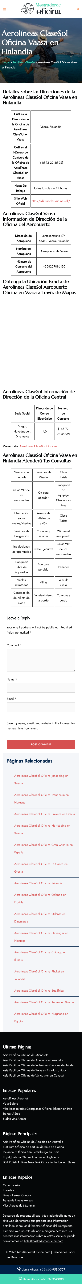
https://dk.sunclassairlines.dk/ (51, 201)
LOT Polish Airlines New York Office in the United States (39, 1162)
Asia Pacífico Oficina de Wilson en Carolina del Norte (38, 1065)
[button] (78, 8)
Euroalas (8, 1190)
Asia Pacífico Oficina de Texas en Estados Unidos (34, 1070)
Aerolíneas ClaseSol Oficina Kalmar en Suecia (44, 1002)
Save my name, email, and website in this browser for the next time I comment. (41, 726)
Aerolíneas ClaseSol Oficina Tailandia (38, 883)
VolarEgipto (10, 1103)
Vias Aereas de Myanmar (19, 1205)
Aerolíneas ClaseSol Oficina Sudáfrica (39, 990)
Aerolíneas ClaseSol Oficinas (38, 446)
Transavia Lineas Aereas (18, 1200)
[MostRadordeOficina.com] (41, 8)
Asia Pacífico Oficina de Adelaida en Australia (33, 1060)
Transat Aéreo (11, 1113)
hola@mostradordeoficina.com (43, 1241)
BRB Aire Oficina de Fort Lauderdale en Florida (33, 1147)
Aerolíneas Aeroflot (15, 1098)
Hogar (6, 62)
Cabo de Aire (11, 1185)
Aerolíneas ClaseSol (24, 62)
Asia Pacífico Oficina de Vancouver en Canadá (33, 1075)
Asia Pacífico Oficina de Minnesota (25, 1055)
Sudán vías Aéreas (14, 1119)
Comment (14, 645)
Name (12, 679)
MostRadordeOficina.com (33, 1252)
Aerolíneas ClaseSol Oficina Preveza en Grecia (44, 814)
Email (11, 699)
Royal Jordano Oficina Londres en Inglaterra (31, 1157)
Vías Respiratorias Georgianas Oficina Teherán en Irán (37, 1108)
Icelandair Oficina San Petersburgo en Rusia (31, 1152)
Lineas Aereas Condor (17, 1195)
